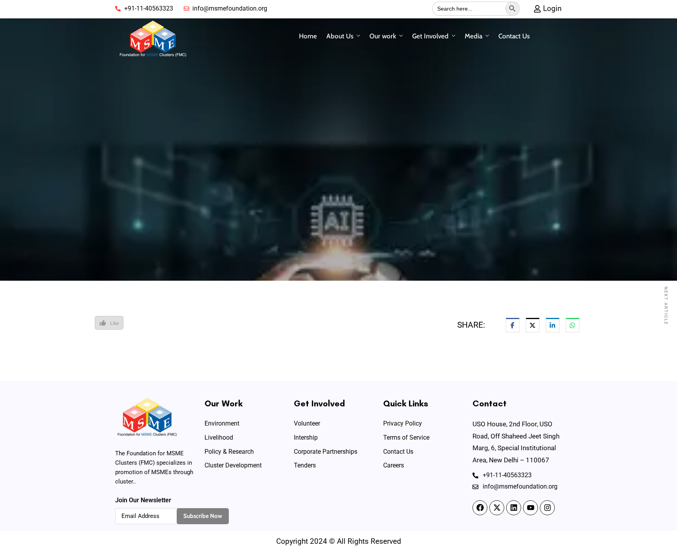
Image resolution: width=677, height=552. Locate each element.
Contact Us (514, 36)
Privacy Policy (402, 423)
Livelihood (219, 437)
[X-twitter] (496, 507)
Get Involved (430, 36)
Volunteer (307, 423)
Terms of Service (406, 437)
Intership (306, 437)
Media (473, 36)
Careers (393, 465)
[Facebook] (479, 507)
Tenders (305, 465)
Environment (222, 423)
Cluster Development (233, 465)
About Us (339, 36)
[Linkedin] (513, 507)
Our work (382, 36)
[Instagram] (547, 507)
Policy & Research (229, 451)
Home (308, 36)
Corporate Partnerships (325, 451)
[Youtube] (530, 507)
